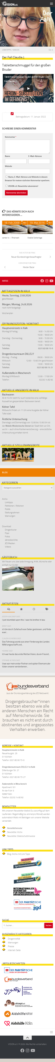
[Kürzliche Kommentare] (8, 609)
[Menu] (51, 3)
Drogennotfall (14, 938)
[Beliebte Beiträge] (21, 609)
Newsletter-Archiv (14, 832)
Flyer (7, 533)
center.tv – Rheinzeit (10, 238)
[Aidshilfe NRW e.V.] (18, 1017)
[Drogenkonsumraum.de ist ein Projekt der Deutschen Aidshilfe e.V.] (27, 884)
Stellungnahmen (12, 512)
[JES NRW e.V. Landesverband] (18, 996)
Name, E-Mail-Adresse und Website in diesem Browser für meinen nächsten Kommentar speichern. (27, 179)
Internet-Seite (14, 950)
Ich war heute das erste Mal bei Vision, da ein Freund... (26, 654)
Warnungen (10, 516)
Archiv (4, 499)
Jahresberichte (11, 540)
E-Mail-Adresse (35, 156)
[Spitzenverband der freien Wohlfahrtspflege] (18, 973)
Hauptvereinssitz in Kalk (15, 328)
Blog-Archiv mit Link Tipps (18, 854)
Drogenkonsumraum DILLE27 (18, 353)
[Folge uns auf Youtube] (51, 280)
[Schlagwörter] (46, 609)
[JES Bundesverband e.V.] (18, 982)
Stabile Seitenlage (35, 238)
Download (6, 526)
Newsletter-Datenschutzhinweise (21, 836)
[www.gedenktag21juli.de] (27, 896)
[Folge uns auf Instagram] (46, 280)
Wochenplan (7, 313)
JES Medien (10, 543)
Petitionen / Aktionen (14, 506)
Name (7, 156)
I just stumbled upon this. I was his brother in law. (23, 620)
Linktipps (6, 50)
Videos (16, 50)
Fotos (7, 536)
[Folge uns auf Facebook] (42, 280)
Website (8, 166)
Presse (11, 946)
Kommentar (10, 137)
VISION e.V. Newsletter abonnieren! (23, 186)
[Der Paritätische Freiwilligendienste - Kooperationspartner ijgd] (27, 911)
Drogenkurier (11, 530)
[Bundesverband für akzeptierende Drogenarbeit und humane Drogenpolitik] (18, 1007)
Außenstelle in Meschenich (16, 373)
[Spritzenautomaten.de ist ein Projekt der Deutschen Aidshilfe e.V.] (27, 869)
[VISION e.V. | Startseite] (12, 3)
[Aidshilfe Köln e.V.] (18, 1026)
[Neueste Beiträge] (34, 609)
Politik (7, 509)
